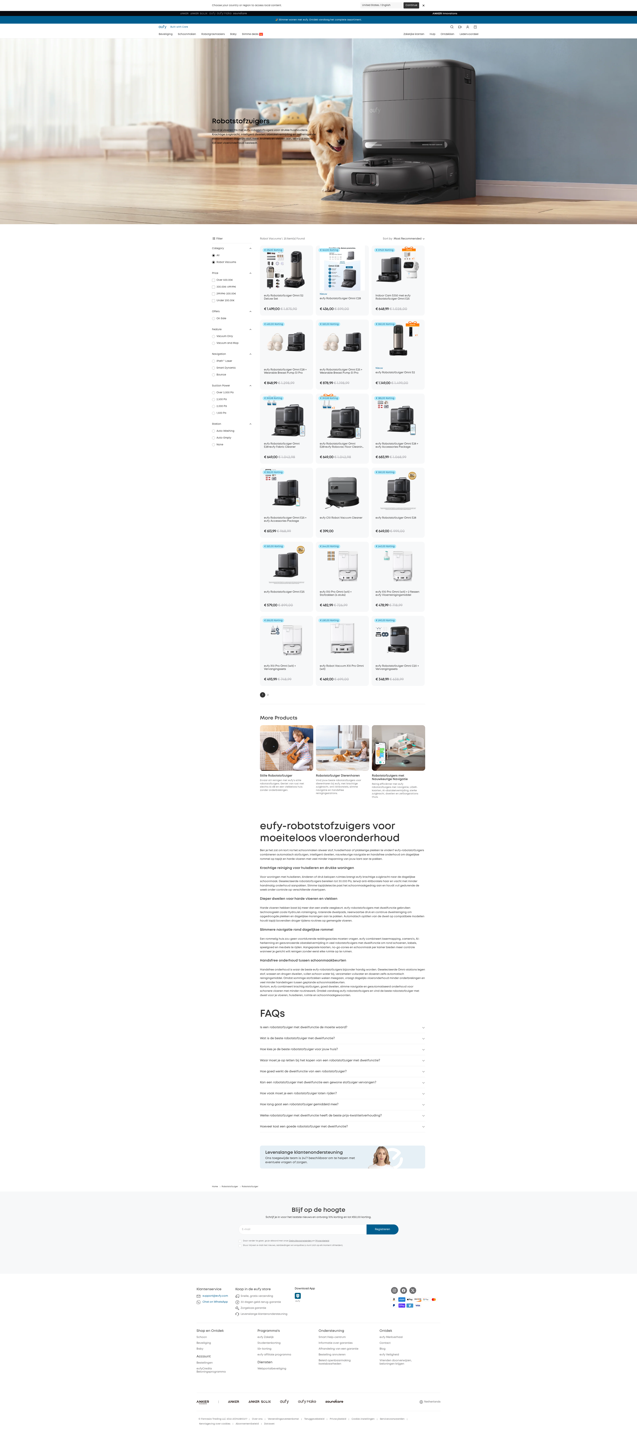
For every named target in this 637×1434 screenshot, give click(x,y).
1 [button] (262, 695)
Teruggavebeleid (314, 1419)
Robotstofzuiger (230, 1187)
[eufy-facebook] (403, 1290)
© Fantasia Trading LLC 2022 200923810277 (223, 1419)
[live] (459, 27)
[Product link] (286, 268)
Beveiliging (204, 1343)
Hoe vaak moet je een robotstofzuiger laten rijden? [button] (298, 1093)
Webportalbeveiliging (271, 1368)
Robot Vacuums (226, 262)
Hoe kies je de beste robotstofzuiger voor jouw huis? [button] (299, 1049)
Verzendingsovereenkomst (283, 1419)
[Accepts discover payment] (418, 1299)
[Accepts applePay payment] (410, 1299)
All (217, 255)
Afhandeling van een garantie (338, 1349)
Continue (411, 5)
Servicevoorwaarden (392, 1419)
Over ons (257, 1419)
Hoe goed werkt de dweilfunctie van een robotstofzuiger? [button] (303, 1071)
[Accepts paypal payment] (394, 1305)
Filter (219, 239)
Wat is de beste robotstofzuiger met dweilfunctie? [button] (297, 1038)
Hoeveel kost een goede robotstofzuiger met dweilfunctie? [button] (304, 1126)
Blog (383, 1349)
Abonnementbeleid (247, 1424)
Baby (200, 1349)
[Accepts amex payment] (402, 1299)
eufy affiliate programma (274, 1354)
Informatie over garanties (336, 1343)
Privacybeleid (322, 1241)
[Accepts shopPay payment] (402, 1305)
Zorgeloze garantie (253, 1308)
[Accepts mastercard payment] (433, 1299)
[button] (423, 5)
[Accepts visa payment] (418, 1305)
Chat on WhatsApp (215, 1302)
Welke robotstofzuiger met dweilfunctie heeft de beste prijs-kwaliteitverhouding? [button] (321, 1115)
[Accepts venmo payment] (410, 1305)
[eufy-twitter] (412, 1290)
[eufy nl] (163, 27)
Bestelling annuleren (332, 1354)
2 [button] (267, 695)
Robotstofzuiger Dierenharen (338, 775)
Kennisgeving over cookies (214, 1424)
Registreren (382, 1229)
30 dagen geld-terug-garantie (261, 1302)
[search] (452, 27)
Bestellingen (205, 1363)
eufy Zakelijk (265, 1337)
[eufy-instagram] (394, 1290)
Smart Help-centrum (332, 1337)
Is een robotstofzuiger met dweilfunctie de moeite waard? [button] (303, 1027)
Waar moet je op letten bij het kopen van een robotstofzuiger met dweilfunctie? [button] (320, 1060)
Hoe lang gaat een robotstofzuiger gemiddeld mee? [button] (299, 1104)
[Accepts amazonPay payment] (394, 1299)
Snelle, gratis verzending (257, 1296)
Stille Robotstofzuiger (276, 775)
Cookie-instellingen (363, 1419)
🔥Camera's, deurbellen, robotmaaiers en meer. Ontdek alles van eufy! (318, 20)
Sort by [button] (387, 239)
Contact (385, 1343)
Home (215, 1187)
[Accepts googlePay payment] (425, 1299)
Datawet (269, 1424)
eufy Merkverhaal (391, 1337)
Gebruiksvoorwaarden (300, 1241)
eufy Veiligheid (389, 1354)
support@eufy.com (215, 1296)
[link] (342, 1157)
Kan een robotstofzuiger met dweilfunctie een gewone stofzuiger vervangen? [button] (318, 1082)
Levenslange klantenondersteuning (264, 1314)
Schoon (202, 1337)
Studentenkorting (269, 1343)
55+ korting (264, 1349)
